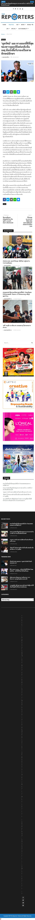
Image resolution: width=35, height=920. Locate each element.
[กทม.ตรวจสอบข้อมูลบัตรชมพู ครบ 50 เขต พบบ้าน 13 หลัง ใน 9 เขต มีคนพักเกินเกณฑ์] (5, 532)
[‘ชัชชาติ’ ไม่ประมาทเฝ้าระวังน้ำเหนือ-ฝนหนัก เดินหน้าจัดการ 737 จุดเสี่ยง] (5, 548)
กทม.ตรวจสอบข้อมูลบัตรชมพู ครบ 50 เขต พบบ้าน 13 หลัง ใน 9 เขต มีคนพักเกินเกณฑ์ (17, 487)
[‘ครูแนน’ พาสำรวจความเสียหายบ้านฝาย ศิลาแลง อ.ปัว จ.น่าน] (5, 540)
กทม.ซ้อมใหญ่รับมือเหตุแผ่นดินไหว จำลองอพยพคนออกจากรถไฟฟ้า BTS (17, 482)
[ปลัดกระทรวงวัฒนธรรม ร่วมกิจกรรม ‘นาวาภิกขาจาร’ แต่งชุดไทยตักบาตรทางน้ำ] (5, 578)
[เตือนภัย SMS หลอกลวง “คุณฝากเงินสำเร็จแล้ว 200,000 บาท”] (5, 562)
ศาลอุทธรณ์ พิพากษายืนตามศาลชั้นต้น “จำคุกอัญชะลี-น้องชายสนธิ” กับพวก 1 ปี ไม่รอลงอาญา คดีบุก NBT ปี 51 (17, 292)
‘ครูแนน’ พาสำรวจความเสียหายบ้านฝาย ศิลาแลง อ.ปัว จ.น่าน (15, 3)
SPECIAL (13, 27)
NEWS (22, 23)
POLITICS (11, 23)
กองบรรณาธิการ (5, 55)
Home (4, 23)
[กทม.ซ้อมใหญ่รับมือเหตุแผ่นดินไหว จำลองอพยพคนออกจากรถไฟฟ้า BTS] (5, 524)
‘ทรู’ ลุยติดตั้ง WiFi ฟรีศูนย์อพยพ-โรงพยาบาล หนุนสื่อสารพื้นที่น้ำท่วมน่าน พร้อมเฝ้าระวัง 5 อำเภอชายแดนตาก (17, 498)
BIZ (17, 23)
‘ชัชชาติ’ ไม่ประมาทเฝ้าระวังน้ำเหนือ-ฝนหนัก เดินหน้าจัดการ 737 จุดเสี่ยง (17, 493)
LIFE (7, 27)
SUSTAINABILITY (22, 27)
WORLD (29, 23)
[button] (31, 2)
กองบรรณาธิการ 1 (8, 297)
